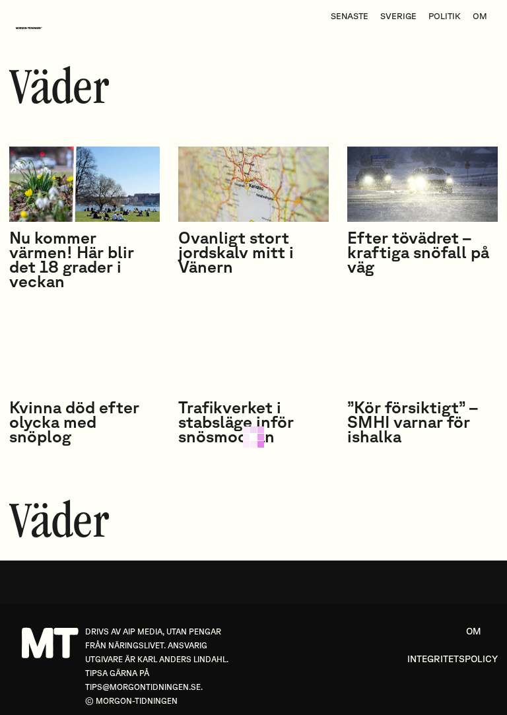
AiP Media (142, 631)
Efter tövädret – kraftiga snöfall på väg (418, 252)
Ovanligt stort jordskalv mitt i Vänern (236, 252)
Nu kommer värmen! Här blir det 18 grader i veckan (71, 259)
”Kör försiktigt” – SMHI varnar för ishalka (412, 421)
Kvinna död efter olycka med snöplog (74, 421)
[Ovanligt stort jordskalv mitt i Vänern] (253, 184)
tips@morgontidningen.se (143, 687)
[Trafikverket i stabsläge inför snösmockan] (253, 354)
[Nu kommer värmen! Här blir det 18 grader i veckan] (84, 184)
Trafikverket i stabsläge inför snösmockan (236, 421)
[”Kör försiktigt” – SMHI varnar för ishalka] (422, 354)
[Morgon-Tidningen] (32, 28)
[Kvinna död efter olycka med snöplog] (84, 354)
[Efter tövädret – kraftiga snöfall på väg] (422, 184)
